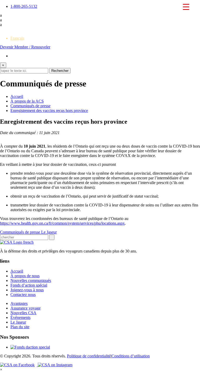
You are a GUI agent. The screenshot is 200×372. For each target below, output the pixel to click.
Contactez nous (23, 294)
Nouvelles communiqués (30, 280)
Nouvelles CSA (23, 313)
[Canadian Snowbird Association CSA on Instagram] (55, 365)
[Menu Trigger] (186, 6)
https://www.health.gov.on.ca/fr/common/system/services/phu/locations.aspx (62, 223)
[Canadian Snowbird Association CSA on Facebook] (19, 365)
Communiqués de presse (30, 106)
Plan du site (19, 327)
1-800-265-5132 (23, 6)
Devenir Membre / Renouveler (25, 47)
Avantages (19, 303)
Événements (20, 317)
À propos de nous (25, 276)
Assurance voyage (25, 308)
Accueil (16, 96)
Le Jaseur (49, 232)
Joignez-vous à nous (27, 290)
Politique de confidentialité (89, 356)
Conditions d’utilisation (130, 356)
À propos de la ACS (27, 101)
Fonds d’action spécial (28, 285)
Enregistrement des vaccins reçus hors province (49, 110)
